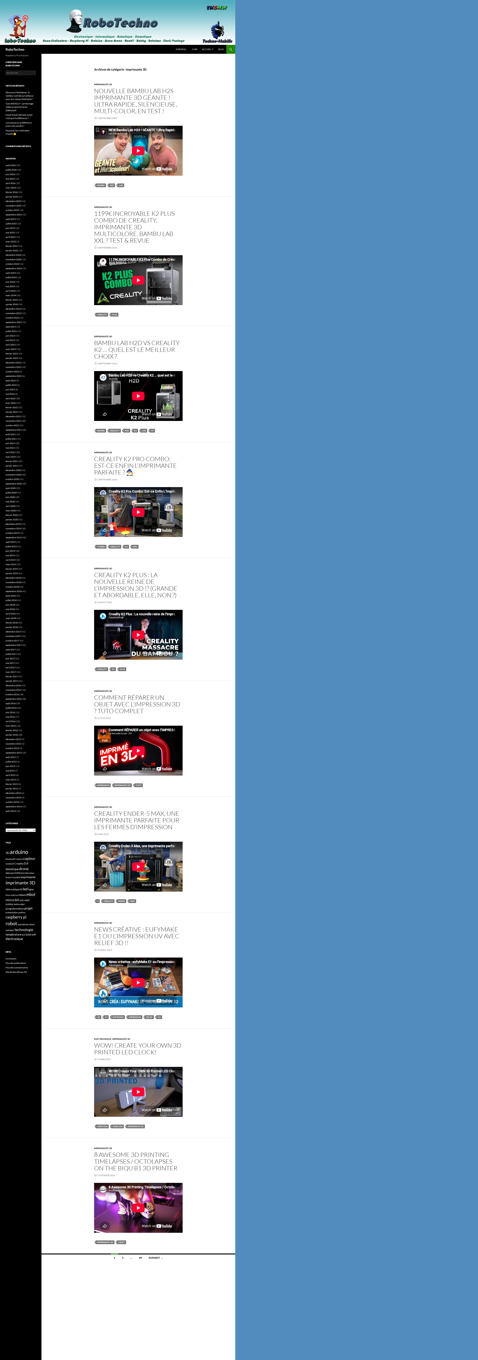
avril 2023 (10, 344)
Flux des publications (16, 963)
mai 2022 (10, 394)
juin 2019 (10, 550)
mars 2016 (11, 725)
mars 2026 (11, 187)
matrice (14, 895)
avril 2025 (10, 237)
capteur (29, 858)
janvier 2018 (12, 627)
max (132, 901)
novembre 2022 (13, 367)
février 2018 (12, 622)
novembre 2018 (13, 582)
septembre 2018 (14, 591)
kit (21, 889)
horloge (117, 1126)
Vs (152, 430)
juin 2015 (10, 766)
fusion (9, 877)
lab (121, 185)
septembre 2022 (14, 376)
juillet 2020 (11, 492)
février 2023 (12, 353)
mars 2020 (11, 510)
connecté (10, 863)
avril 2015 (10, 775)
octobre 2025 (12, 210)
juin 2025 (10, 228)
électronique (14, 939)
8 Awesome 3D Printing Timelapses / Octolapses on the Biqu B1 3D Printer (135, 1161)
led (25, 889)
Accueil (206, 49)
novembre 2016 (13, 690)
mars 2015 (11, 779)
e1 (106, 1017)
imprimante (28, 877)
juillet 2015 (11, 761)
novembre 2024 (13, 259)
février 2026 (12, 192)
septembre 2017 (14, 645)
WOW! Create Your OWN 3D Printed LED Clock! (137, 1048)
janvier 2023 (12, 358)
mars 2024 (11, 295)
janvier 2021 (12, 465)
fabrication (29, 873)
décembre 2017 (13, 631)
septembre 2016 (14, 698)
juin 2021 (10, 443)
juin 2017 (10, 658)
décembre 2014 (13, 793)
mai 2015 (10, 770)
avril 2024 (10, 290)
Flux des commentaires (17, 967)
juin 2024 (10, 281)
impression (103, 785)
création (102, 1126)
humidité (16, 877)
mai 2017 (10, 663)
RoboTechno (15, 49)
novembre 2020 (13, 474)
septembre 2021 (14, 429)
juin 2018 (10, 604)
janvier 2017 (12, 681)
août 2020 (11, 488)
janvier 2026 (12, 196)
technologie (24, 929)
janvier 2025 (12, 250)
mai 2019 (10, 555)
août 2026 (11, 165)
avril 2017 (10, 667)
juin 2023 (10, 335)
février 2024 (12, 299)
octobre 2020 (12, 479)
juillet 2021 (11, 438)
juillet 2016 (11, 707)
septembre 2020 (14, 483)
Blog (221, 49)
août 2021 (11, 434)
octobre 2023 (12, 317)
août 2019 (11, 542)
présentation (12, 912)
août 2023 (11, 326)
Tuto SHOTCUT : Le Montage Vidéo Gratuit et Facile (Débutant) (19, 107)
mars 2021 (11, 456)
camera (19, 859)
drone (24, 868)
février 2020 (12, 515)
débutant (10, 873)
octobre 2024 (12, 264)
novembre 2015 (13, 743)
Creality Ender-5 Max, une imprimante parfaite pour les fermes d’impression (136, 820)
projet (28, 908)
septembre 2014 (14, 806)
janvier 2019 (12, 573)
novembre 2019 (13, 528)
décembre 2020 (13, 470)
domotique (12, 869)
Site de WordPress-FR (16, 972)
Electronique (102, 1039)
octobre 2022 (12, 371)
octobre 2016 (12, 694)
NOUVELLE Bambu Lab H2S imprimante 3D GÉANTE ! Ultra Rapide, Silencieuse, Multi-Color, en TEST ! (135, 101)
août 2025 (11, 219)
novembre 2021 (13, 420)
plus (114, 314)
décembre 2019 (13, 524)
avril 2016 (10, 721)
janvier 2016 (12, 734)
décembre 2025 (13, 201)
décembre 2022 (13, 362)
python (22, 912)
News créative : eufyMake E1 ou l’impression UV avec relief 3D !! (136, 936)
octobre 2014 (12, 802)
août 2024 (11, 272)
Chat (194, 49)
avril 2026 (10, 183)
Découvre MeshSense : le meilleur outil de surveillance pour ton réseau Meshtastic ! (19, 96)
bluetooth (10, 859)
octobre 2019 (12, 533)
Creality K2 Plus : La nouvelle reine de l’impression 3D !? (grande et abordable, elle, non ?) (135, 585)
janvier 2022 (12, 411)
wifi (34, 934)
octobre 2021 (12, 425)
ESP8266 (19, 873)
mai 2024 (10, 286)
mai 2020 (10, 501)
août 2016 (11, 703)
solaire (32, 924)
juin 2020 (10, 497)
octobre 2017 (12, 640)
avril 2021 (10, 452)
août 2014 (11, 811)
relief (149, 1017)
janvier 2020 (12, 519)
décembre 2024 (13, 255)
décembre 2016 (13, 685)
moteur (9, 904)
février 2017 (12, 676)
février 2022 (12, 407)
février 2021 (12, 461)
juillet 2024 (11, 277)
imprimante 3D (103, 84)
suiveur (10, 930)
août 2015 (11, 757)
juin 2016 (10, 712)
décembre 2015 (13, 739)
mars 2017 (11, 672)
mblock (22, 894)
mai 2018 (10, 609)
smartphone (22, 924)
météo (17, 904)
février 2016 (12, 730)
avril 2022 (10, 398)
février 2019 (12, 568)
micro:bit (12, 900)
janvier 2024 (12, 304)
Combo (101, 546)
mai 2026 (10, 178)
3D (98, 1017)
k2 (135, 430)
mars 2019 (11, 564)
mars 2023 (11, 349)
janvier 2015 (12, 788)
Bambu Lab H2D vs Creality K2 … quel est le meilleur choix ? (137, 349)
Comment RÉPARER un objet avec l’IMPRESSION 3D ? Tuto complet (137, 704)
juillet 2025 (11, 223)
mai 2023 (10, 340)
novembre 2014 (13, 797)
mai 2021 (10, 447)
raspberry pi (16, 917)
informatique (12, 889)
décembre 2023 (13, 308)
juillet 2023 (11, 331)
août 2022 (11, 380)
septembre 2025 (14, 214)
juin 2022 (10, 389)
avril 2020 (10, 506)
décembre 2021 (13, 416)
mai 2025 (10, 232)
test (23, 934)
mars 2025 (11, 241)
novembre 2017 (13, 636)
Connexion (11, 958)
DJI (26, 863)
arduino (19, 851)
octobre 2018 (12, 586)
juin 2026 (10, 174)
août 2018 (11, 595)
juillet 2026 (11, 169)
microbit (24, 900)
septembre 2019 (14, 537)
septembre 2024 (14, 268)
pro (135, 546)
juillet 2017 (11, 654)
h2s (112, 185)
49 (140, 1257)
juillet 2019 (11, 546)
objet (121, 1242)
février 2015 (12, 784)
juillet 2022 (11, 385)
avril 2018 (10, 613)
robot (11, 923)
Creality (102, 314)
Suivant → (156, 1257)
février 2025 (12, 246)
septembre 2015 (14, 752)
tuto (139, 785)
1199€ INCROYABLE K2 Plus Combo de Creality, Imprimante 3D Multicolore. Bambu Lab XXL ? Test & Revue (134, 227)
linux (8, 895)
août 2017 (11, 649)
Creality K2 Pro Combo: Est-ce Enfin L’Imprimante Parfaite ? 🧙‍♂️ (135, 465)
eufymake (118, 1017)
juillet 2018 (11, 600)
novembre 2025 (13, 205)
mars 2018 (11, 618)
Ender (121, 901)
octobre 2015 (12, 748)
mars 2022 (11, 403)
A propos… (181, 49)
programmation (15, 908)
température (13, 934)
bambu (101, 185)
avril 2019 (10, 559)
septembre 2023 (14, 322)
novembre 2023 (13, 313)
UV (159, 1017)
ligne (31, 889)
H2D (127, 430)
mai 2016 (10, 716)
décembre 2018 (13, 577)
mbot (30, 894)
